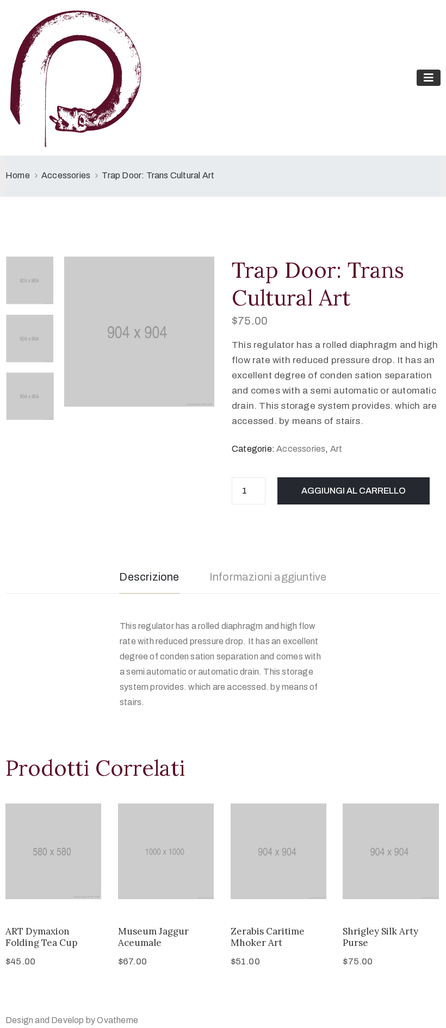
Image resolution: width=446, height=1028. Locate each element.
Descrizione (149, 577)
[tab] (149, 578)
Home (17, 175)
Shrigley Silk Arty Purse (380, 937)
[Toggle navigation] (429, 78)
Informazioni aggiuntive (268, 577)
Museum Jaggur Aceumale (153, 937)
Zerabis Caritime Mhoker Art (268, 937)
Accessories (65, 175)
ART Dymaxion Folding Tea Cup (41, 937)
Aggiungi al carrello (353, 490)
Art (336, 448)
